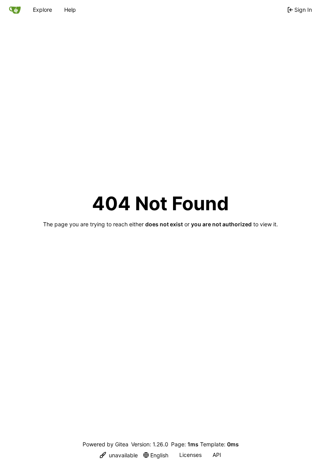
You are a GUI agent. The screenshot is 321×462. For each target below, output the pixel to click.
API (217, 454)
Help (70, 9)
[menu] (119, 455)
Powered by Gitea (105, 444)
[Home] (15, 10)
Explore (42, 9)
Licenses (190, 454)
